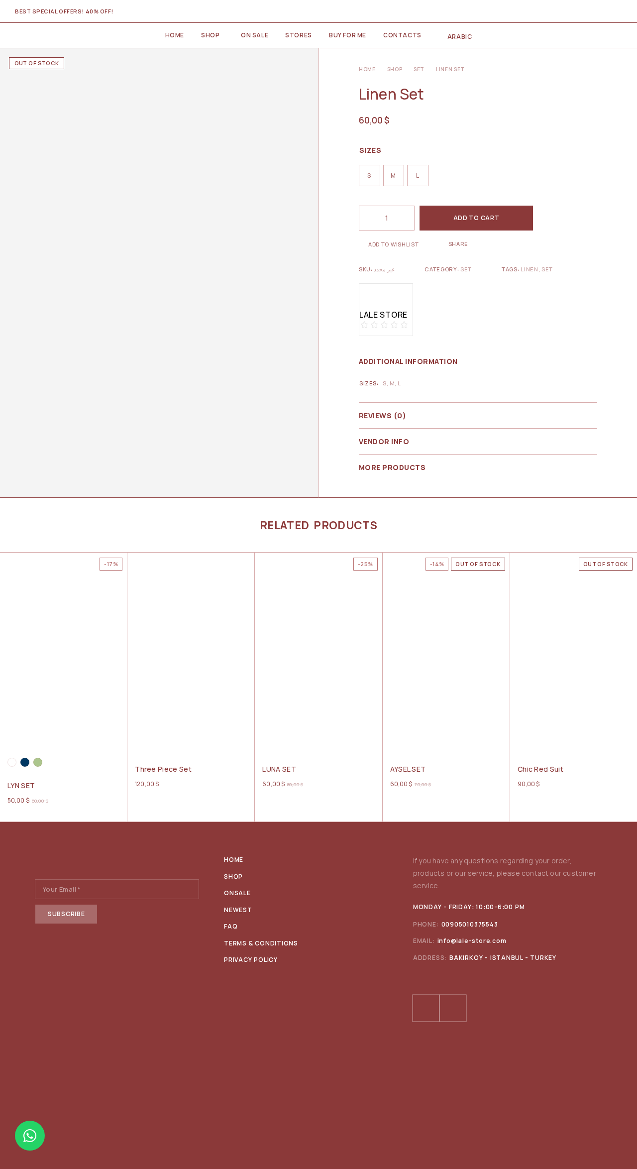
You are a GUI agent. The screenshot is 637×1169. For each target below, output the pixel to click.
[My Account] (567, 11)
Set (419, 69)
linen (529, 269)
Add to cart (476, 218)
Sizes (370, 150)
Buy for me (347, 35)
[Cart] (618, 11)
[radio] (369, 175)
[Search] (584, 11)
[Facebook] (426, 1008)
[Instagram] (452, 1008)
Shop (210, 35)
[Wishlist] (601, 11)
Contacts (402, 35)
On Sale (254, 35)
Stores (298, 35)
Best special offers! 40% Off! (64, 11)
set (547, 269)
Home (174, 35)
